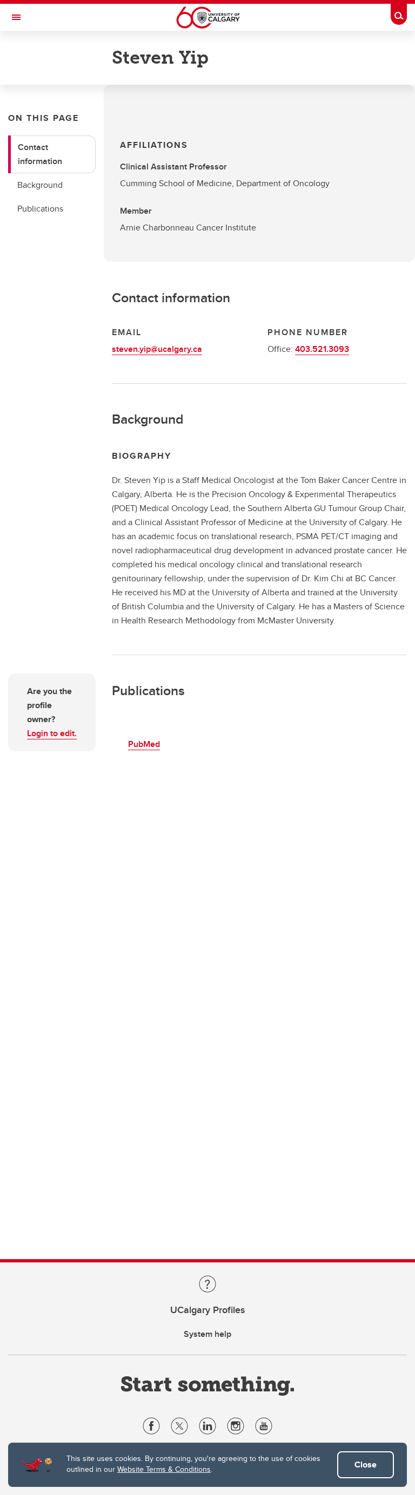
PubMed (144, 744)
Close (365, 1464)
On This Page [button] (43, 118)
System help (207, 1334)
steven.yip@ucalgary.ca (157, 349)
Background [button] (40, 185)
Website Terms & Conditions (164, 1469)
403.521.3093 (322, 349)
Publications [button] (40, 208)
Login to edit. (52, 733)
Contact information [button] (40, 154)
